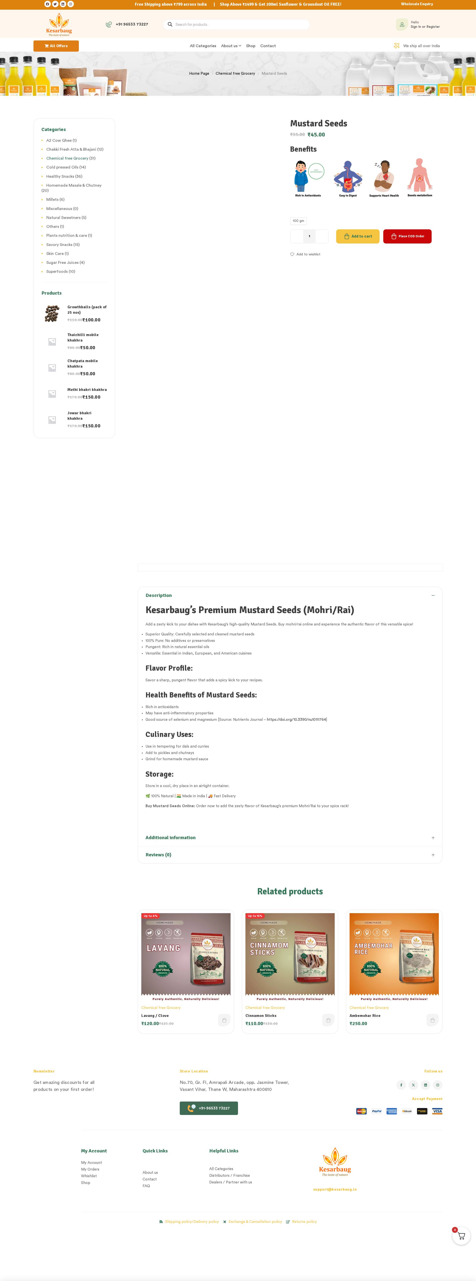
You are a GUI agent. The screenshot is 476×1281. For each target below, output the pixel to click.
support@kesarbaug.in (335, 1189)
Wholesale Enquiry (417, 4)
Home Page (199, 73)
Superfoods (57, 272)
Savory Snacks (59, 245)
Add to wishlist (308, 254)
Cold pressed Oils (62, 167)
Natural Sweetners (63, 218)
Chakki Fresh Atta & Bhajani (71, 149)
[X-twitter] (413, 1085)
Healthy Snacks (60, 176)
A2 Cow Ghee (59, 140)
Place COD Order (411, 236)
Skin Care (55, 254)
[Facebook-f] (401, 1085)
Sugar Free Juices (62, 263)
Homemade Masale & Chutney (73, 185)
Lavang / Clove (155, 1015)
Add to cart (362, 236)
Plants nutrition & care (66, 236)
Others (52, 227)
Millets (52, 200)
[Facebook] (47, 4)
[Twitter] (55, 4)
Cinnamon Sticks (260, 1015)
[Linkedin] (63, 4)
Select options (224, 1020)
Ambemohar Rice (365, 1015)
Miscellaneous (59, 209)
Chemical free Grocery (235, 73)
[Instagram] (70, 4)
